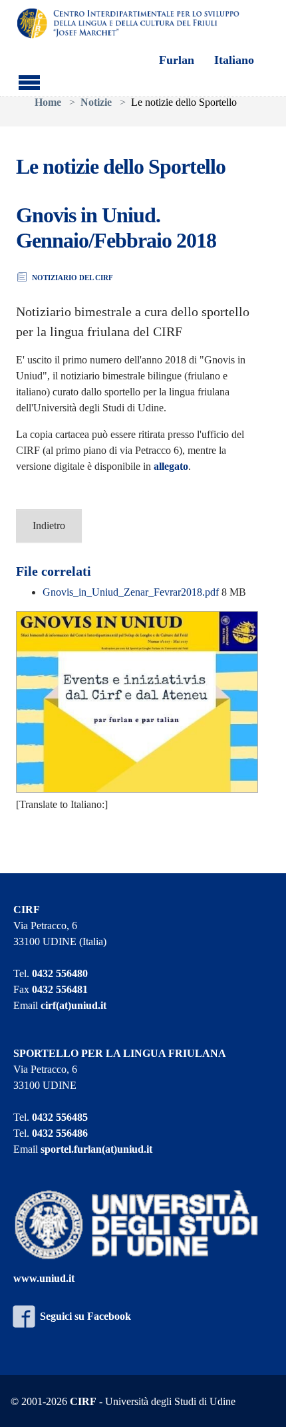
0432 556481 (60, 989)
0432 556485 (60, 1117)
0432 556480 (60, 973)
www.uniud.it (43, 1278)
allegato (171, 466)
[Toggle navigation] (29, 80)
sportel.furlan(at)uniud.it (96, 1149)
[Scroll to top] (259, 1400)
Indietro (49, 525)
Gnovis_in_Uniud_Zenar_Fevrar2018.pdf (132, 592)
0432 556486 (60, 1133)
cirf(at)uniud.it (73, 1005)
